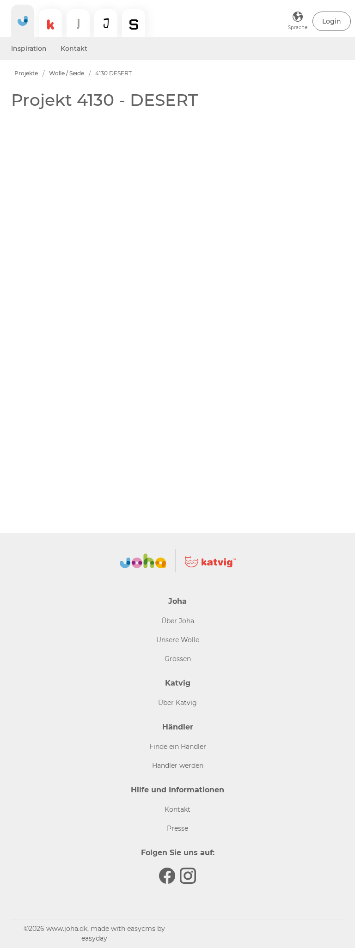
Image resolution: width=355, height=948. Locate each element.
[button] (331, 21)
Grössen (178, 659)
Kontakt (74, 48)
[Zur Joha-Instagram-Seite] (188, 876)
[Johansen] (105, 23)
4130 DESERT (113, 73)
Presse (177, 828)
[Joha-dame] (78, 23)
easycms (141, 928)
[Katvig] (50, 23)
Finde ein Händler (177, 746)
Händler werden (177, 765)
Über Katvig (177, 703)
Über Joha (177, 621)
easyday (94, 938)
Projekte (26, 73)
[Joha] (22, 21)
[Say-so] (133, 23)
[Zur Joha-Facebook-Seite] (167, 876)
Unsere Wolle (177, 640)
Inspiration (29, 48)
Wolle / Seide (66, 73)
